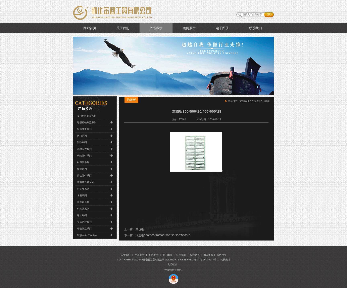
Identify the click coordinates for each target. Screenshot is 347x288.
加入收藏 (208, 254)
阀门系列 (82, 135)
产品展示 (156, 28)
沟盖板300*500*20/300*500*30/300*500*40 (163, 235)
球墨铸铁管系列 (85, 182)
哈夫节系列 (83, 188)
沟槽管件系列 (84, 149)
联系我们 (255, 28)
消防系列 (82, 142)
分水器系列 (83, 208)
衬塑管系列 (83, 162)
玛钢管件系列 (84, 155)
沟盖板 (266, 101)
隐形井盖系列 (84, 129)
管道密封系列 (84, 222)
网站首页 (89, 28)
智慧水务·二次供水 (87, 235)
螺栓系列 (82, 215)
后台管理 (221, 254)
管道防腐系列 (84, 228)
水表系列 (82, 195)
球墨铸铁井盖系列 (86, 122)
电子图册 (222, 28)
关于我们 (122, 28)
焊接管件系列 (84, 175)
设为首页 (195, 254)
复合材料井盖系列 (86, 115)
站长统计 (225, 259)
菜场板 (140, 229)
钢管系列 (82, 169)
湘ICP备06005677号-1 (206, 259)
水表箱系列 (83, 202)
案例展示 (189, 28)
